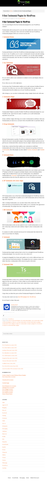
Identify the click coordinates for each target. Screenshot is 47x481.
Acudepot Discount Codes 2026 (9, 350)
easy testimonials (36, 320)
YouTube (4, 468)
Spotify (4, 447)
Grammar (4, 418)
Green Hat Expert (23, 2)
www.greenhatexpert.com (9, 312)
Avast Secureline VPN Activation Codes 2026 (12, 368)
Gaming (4, 415)
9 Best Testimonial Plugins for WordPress (18, 15)
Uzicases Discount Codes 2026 (9, 360)
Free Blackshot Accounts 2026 (9, 353)
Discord (4, 410)
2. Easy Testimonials (7, 62)
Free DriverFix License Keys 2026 (10, 366)
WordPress (11, 319)
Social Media (5, 444)
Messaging (4, 428)
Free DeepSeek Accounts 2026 (9, 345)
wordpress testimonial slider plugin (10, 325)
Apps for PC (5, 405)
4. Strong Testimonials (8, 124)
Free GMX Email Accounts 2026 (9, 355)
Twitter (4, 460)
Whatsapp (4, 462)
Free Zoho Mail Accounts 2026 (9, 347)
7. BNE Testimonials (7, 210)
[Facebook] (3, 315)
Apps (3, 402)
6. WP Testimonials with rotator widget (12, 180)
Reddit (3, 436)
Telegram (4, 452)
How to (4, 423)
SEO (3, 439)
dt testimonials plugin (26, 320)
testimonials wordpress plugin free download (31, 323)
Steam (3, 449)
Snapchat (4, 441)
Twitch (4, 457)
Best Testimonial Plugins (14, 320)
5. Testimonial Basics (7, 155)
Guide (3, 420)
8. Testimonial (6, 237)
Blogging (4, 407)
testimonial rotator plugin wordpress (11, 323)
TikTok (3, 455)
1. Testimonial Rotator (8, 37)
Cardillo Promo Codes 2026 (8, 363)
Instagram (4, 426)
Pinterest (4, 433)
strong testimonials (21, 322)
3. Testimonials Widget (8, 97)
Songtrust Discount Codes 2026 (9, 358)
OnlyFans (4, 431)
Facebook (4, 412)
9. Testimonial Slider (7, 264)
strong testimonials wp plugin (33, 322)
